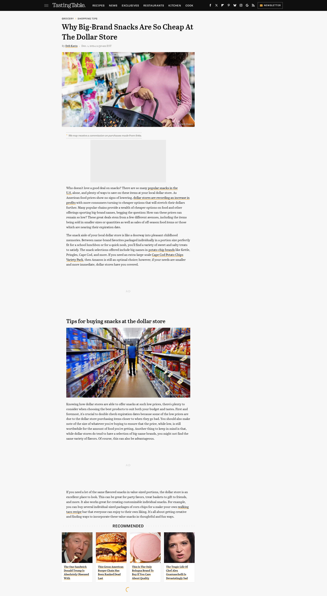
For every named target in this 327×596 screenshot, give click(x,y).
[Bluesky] (235, 6)
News (113, 5)
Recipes (98, 5)
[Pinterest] (228, 6)
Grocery (68, 18)
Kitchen (174, 5)
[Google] (247, 6)
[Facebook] (210, 6)
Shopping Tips (87, 18)
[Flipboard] (222, 6)
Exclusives (130, 5)
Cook (189, 5)
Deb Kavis (71, 46)
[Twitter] (216, 6)
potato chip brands (162, 249)
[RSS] (253, 6)
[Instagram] (241, 6)
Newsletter (272, 5)
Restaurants (153, 5)
